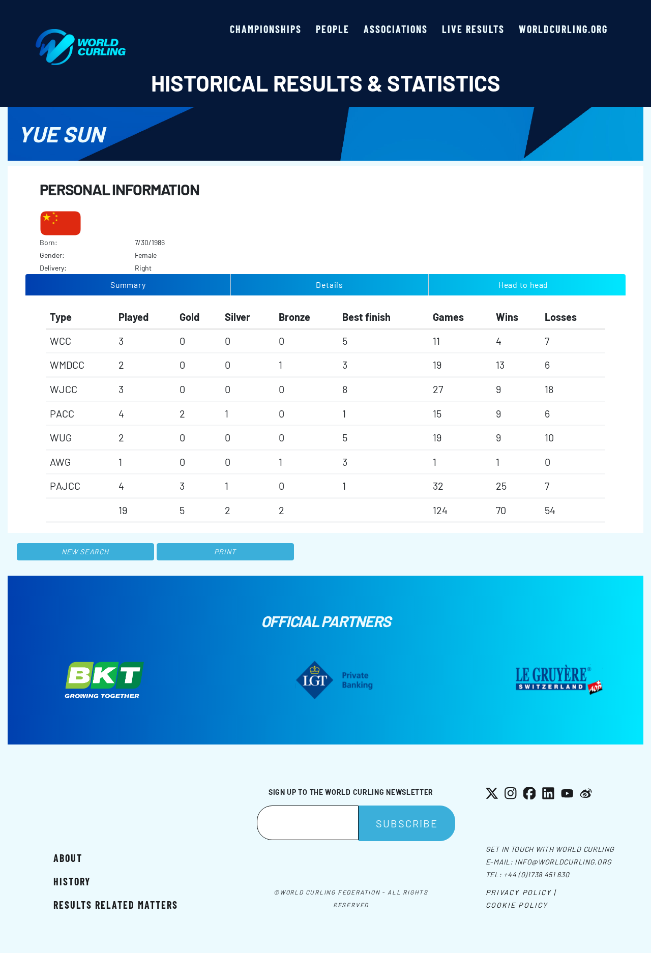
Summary (128, 284)
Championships (266, 29)
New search (85, 551)
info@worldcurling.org (563, 861)
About (67, 858)
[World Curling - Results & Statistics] (80, 34)
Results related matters (115, 905)
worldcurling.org (563, 29)
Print (225, 551)
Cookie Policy (517, 905)
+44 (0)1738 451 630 (536, 874)
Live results (473, 29)
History (72, 881)
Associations (396, 29)
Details (329, 284)
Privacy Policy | (521, 892)
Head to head (523, 284)
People (332, 29)
